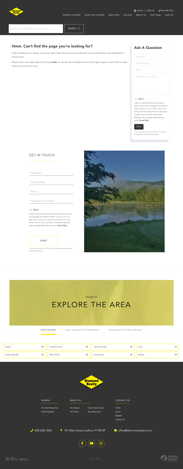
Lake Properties (100, 347)
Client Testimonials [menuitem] (95, 408)
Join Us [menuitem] (169, 15)
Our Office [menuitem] (74, 412)
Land (140, 347)
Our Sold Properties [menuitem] (49, 408)
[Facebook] (82, 443)
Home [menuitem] (118, 408)
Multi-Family (54, 355)
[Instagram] (101, 443)
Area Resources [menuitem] (94, 412)
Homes (8, 347)
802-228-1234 (167, 11)
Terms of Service (150, 134)
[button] (74, 28)
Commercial (99, 355)
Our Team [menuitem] (155, 15)
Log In (139, 11)
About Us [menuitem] (141, 15)
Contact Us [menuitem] (120, 420)
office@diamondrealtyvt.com (135, 430)
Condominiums (55, 347)
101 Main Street (84, 430)
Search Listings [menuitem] (72, 15)
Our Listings (48, 330)
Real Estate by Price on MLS (125, 330)
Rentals (141, 355)
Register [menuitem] (118, 416)
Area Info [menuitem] (114, 15)
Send (138, 127)
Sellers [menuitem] (128, 15)
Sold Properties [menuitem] (47, 412)
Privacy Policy (144, 120)
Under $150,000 (11, 355)
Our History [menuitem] (75, 408)
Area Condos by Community (82, 330)
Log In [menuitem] (118, 412)
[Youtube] (91, 443)
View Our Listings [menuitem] (94, 15)
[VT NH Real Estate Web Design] (169, 459)
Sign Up (150, 11)
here (55, 62)
